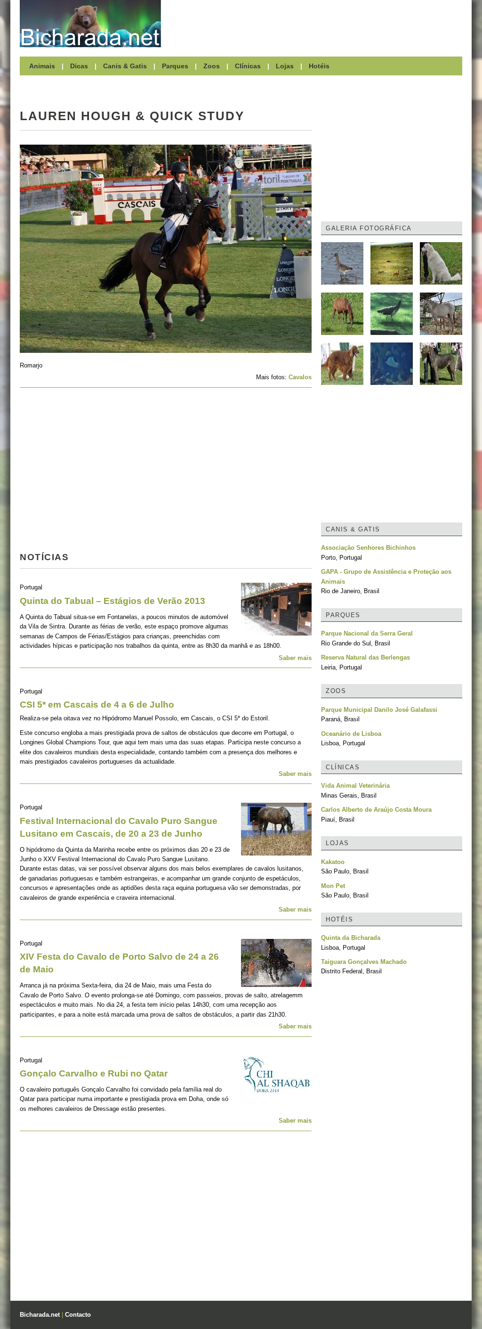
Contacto (78, 1314)
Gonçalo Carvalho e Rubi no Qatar (94, 1073)
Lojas (285, 66)
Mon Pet (333, 885)
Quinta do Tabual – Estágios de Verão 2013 (112, 601)
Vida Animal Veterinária (355, 785)
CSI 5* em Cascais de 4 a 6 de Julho (97, 704)
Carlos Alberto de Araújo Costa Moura (376, 809)
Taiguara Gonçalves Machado (364, 961)
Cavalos (300, 377)
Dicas (79, 66)
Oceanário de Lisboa (351, 733)
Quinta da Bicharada (350, 937)
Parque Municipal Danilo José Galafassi (379, 709)
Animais (42, 66)
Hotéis (319, 66)
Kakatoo (333, 861)
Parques (175, 66)
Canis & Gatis (125, 66)
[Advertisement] (316, 23)
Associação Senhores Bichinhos (368, 547)
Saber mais (295, 657)
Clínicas (248, 66)
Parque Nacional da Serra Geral (367, 633)
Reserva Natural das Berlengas (365, 657)
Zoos (211, 66)
